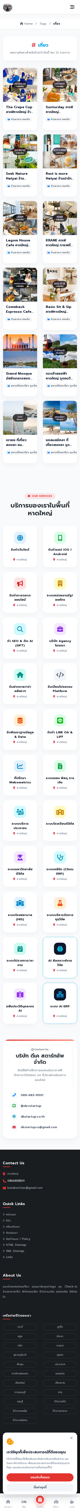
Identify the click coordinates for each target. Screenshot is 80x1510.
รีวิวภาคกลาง (60, 1411)
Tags (43, 23)
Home (28, 23)
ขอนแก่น (60, 1373)
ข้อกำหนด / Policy (18, 1239)
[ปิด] (71, 1438)
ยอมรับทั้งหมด (40, 1477)
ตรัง (20, 1346)
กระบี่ (20, 1327)
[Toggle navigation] (72, 7)
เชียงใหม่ (20, 1383)
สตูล (20, 1336)
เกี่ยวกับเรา (13, 1227)
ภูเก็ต (60, 1327)
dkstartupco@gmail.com (39, 1127)
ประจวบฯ (60, 1364)
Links (9, 1257)
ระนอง (60, 1346)
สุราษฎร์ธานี (20, 1355)
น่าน (60, 1392)
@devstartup (31, 1106)
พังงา (60, 1336)
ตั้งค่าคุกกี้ (40, 1487)
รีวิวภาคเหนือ (20, 1411)
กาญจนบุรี (20, 1392)
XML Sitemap (15, 1251)
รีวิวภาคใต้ (60, 1401)
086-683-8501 (32, 1095)
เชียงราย (60, 1383)
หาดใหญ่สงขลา (20, 1373)
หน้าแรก (11, 1214)
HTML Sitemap (16, 1245)
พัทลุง (20, 1364)
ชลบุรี (20, 1401)
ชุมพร (60, 1355)
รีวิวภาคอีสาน (20, 1420)
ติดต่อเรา (12, 1233)
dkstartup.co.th (33, 1116)
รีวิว (8, 1221)
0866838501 (16, 1181)
